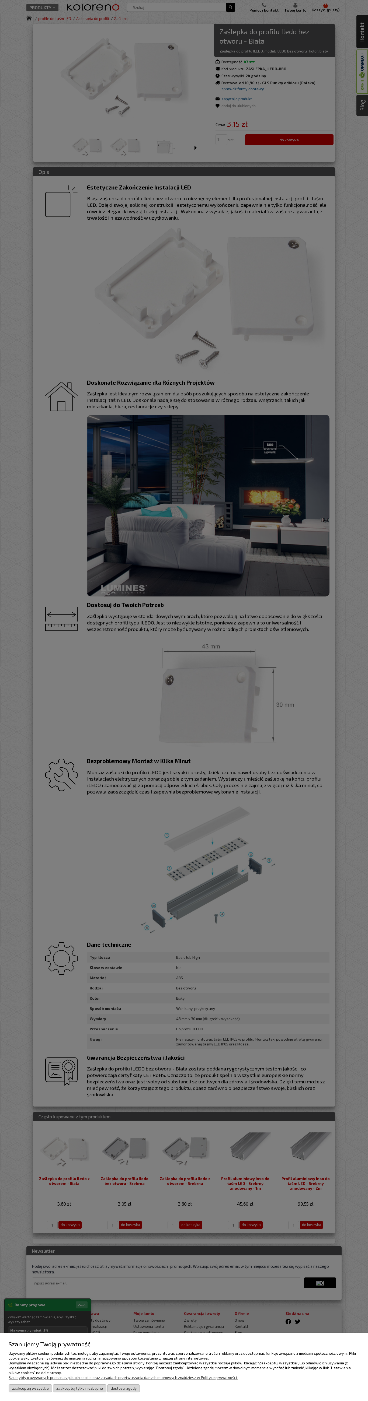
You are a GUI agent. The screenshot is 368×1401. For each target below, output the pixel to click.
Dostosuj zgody (124, 1388)
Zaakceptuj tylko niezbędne (79, 1388)
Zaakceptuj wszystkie (30, 1388)
